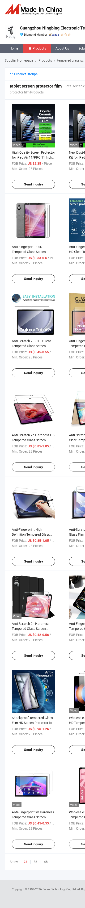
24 (25, 862)
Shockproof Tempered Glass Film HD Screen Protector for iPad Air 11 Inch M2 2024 (32, 722)
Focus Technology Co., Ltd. (59, 889)
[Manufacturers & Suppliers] (34, 9)
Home (13, 48)
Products (39, 48)
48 (46, 861)
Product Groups (25, 74)
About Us (62, 48)
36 (36, 861)
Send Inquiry (33, 184)
